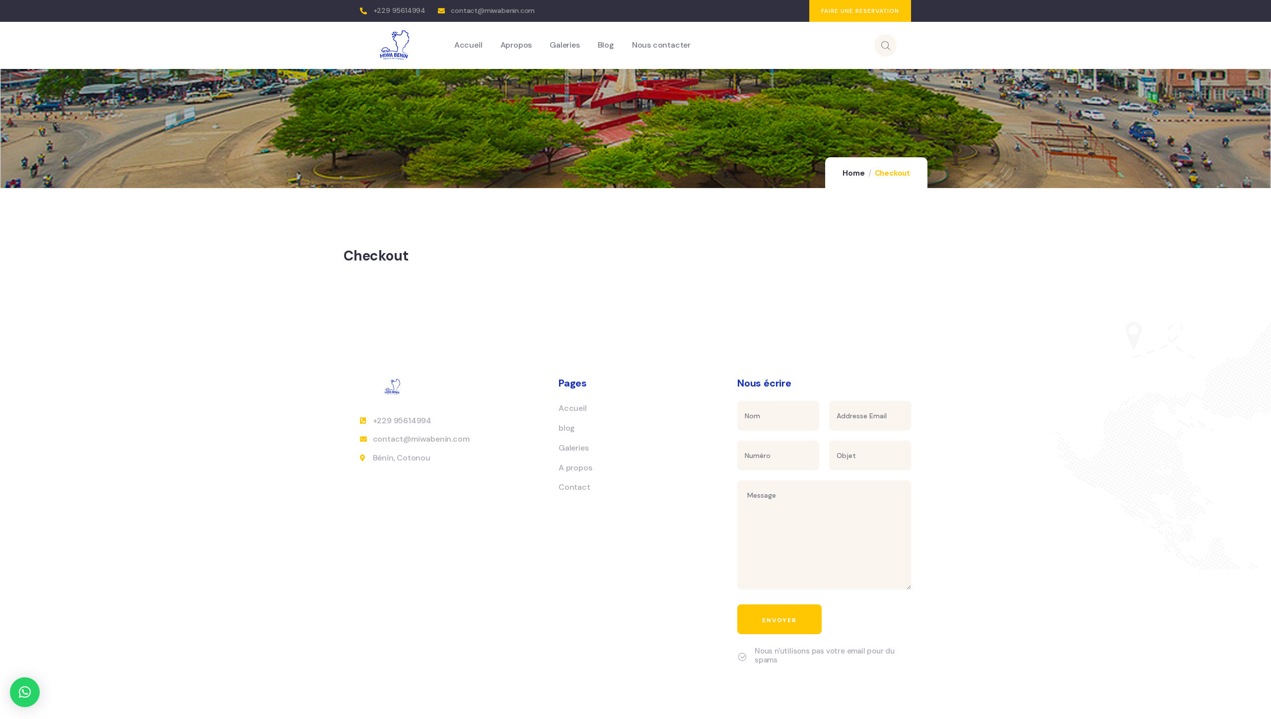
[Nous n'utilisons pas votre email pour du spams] (742, 657)
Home (853, 173)
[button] (25, 692)
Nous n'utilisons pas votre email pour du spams (825, 655)
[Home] (395, 45)
